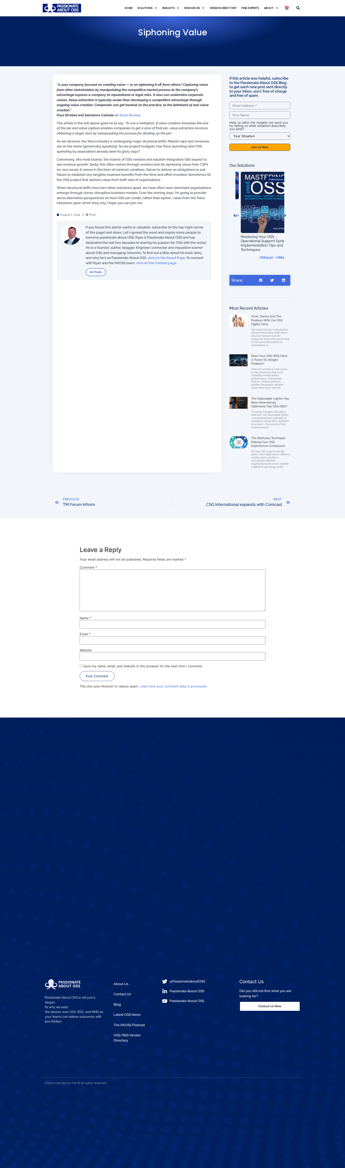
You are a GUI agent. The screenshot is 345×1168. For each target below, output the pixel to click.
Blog (117, 1004)
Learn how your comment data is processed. (173, 686)
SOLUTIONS (144, 8)
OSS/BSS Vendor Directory (127, 1037)
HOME (128, 8)
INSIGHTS (168, 8)
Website (86, 650)
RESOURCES (192, 8)
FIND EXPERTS (250, 8)
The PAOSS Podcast (129, 1025)
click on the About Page (166, 258)
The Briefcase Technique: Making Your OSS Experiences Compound (268, 442)
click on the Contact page (156, 263)
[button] (298, 8)
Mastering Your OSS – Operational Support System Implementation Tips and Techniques (259, 243)
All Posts (96, 272)
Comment (88, 567)
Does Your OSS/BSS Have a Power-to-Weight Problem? (269, 359)
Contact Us (122, 994)
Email (85, 634)
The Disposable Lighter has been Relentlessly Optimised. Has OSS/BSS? (270, 402)
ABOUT (269, 8)
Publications (271, 179)
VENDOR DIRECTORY (223, 8)
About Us (121, 984)
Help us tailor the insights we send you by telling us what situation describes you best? (258, 125)
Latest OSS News (127, 1015)
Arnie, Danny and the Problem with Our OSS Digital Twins (267, 320)
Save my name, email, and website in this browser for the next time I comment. (143, 666)
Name (85, 618)
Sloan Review (129, 115)
